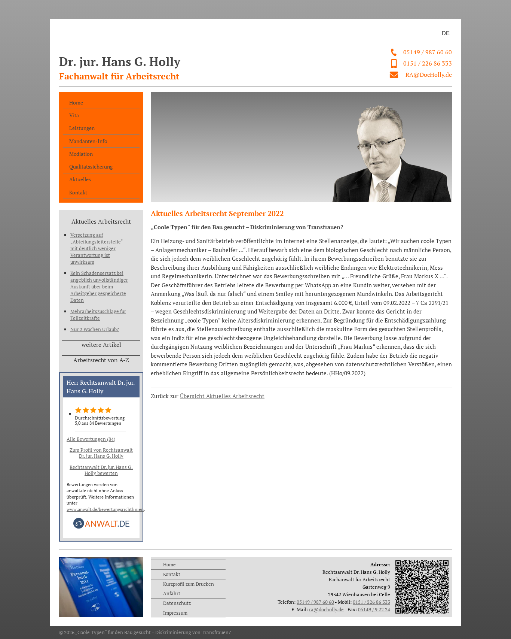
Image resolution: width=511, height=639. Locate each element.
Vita (74, 115)
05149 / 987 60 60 (427, 52)
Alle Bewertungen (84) (91, 439)
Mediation (81, 153)
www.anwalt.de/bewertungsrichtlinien (105, 509)
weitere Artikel (101, 344)
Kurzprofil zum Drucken (188, 584)
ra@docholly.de (326, 609)
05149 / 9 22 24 (374, 609)
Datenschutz (177, 603)
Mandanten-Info (88, 141)
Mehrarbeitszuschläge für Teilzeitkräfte (98, 314)
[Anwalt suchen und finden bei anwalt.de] (101, 527)
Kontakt (78, 192)
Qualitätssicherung (91, 166)
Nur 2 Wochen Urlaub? (94, 329)
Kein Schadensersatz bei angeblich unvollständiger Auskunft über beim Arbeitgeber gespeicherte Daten (99, 286)
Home (76, 102)
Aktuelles (80, 179)
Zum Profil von (101, 452)
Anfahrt (171, 593)
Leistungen (82, 127)
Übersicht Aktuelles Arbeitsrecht (222, 396)
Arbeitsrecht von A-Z (101, 360)
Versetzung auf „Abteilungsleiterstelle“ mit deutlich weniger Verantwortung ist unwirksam (96, 248)
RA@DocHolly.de (429, 74)
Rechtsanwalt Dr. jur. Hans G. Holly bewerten (101, 470)
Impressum (175, 612)
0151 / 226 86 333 (427, 63)
